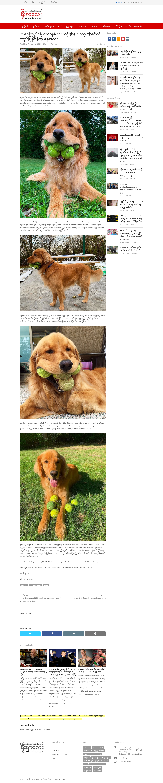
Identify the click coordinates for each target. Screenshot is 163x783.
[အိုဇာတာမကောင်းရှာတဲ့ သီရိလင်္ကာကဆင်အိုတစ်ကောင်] (112, 247)
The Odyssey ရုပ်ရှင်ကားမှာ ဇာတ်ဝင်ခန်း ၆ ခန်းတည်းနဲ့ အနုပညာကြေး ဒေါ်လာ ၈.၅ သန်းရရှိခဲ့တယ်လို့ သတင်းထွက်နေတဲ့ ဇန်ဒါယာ (130, 83)
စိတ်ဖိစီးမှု (97, 754)
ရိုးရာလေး (32, 779)
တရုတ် (97, 757)
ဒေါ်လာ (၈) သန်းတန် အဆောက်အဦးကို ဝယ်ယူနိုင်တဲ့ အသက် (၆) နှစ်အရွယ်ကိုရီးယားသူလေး (131, 235)
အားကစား (82, 26)
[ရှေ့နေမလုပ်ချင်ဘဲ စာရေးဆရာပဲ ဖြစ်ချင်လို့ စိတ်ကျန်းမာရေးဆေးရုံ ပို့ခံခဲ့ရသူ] (33, 650)
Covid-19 (87, 747)
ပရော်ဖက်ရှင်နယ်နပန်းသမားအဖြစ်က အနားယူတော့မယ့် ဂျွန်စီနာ (91, 670)
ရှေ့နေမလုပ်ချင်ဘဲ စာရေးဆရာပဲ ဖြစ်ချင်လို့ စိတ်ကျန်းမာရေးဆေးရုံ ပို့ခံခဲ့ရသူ (33, 672)
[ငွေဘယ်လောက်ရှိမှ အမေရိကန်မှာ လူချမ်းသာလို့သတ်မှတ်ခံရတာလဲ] (112, 135)
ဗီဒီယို (118, 26)
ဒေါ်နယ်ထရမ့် (88, 760)
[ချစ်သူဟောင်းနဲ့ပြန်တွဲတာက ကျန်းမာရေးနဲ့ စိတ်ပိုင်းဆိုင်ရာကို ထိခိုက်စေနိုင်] (112, 103)
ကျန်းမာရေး (106, 26)
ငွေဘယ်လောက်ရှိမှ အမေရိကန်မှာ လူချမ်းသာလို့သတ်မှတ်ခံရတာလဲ (131, 138)
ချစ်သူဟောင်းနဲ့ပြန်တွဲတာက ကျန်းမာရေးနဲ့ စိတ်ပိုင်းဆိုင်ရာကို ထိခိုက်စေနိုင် (131, 106)
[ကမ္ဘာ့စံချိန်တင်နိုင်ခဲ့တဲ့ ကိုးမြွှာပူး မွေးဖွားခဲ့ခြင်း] (112, 51)
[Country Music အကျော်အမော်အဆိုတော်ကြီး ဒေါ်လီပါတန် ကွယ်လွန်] (112, 63)
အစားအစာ (87, 767)
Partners (54, 747)
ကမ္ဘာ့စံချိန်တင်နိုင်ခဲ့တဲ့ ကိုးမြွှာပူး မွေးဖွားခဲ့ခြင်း (131, 53)
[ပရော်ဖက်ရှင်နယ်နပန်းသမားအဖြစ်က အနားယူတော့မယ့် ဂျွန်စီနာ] (92, 650)
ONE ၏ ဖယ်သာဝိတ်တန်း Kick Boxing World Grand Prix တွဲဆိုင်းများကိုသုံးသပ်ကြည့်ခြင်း (131, 218)
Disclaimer (55, 750)
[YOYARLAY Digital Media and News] (34, 14)
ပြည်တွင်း (25, 26)
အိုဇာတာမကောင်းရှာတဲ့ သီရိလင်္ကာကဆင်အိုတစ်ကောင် (131, 249)
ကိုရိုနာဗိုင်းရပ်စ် (99, 750)
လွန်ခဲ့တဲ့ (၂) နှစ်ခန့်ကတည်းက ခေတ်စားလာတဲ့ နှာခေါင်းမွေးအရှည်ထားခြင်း (131, 204)
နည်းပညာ (69, 26)
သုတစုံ (94, 26)
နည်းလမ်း (98, 760)
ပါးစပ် (46, 585)
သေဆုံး (102, 764)
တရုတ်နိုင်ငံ (106, 757)
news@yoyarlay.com (126, 758)
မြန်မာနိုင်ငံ (87, 764)
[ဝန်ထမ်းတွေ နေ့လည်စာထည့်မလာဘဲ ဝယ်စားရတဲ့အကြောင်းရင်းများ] (112, 169)
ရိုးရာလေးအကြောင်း (38, 2)
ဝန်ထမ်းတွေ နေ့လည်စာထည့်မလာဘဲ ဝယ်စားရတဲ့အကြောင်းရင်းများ (131, 172)
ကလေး (100, 747)
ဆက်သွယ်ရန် (52, 2)
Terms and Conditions (59, 754)
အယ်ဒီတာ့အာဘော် (132, 26)
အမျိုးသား (97, 771)
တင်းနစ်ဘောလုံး (35, 585)
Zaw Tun (134, 57)
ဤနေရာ (65, 719)
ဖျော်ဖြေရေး (49, 26)
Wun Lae (54, 44)
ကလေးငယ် (88, 750)
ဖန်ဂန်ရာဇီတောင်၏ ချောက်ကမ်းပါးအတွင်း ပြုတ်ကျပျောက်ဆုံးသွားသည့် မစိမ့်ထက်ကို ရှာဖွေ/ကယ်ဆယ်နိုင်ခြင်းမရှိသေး (131, 155)
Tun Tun (132, 129)
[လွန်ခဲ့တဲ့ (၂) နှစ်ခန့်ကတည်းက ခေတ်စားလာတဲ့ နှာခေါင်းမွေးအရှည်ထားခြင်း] (112, 201)
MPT (94, 747)
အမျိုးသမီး (87, 771)
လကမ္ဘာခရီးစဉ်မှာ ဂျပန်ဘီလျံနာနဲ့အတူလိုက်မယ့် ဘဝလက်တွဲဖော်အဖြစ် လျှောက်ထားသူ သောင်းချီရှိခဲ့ (62, 672)
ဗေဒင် (60, 26)
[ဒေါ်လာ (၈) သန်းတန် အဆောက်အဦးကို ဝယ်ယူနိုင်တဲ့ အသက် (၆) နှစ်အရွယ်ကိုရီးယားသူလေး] (112, 230)
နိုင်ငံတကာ (37, 26)
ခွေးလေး (24, 585)
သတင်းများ (25, 2)
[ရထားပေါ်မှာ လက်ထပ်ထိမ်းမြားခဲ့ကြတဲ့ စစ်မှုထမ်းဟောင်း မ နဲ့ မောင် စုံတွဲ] (112, 184)
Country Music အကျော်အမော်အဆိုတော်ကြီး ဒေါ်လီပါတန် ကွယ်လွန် (131, 65)
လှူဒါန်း (95, 764)
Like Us (120, 2)
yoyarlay (134, 254)
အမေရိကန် (97, 767)
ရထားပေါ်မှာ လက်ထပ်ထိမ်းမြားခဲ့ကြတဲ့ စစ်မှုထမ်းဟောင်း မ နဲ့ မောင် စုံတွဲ (130, 188)
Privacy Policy (56, 758)
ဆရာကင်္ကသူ (88, 757)
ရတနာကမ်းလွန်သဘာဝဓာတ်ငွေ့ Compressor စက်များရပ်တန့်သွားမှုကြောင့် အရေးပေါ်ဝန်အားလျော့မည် (131, 122)
